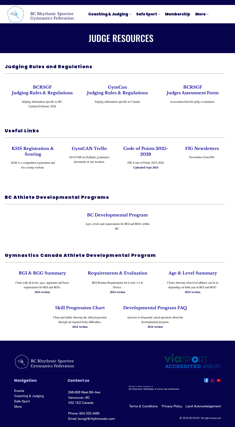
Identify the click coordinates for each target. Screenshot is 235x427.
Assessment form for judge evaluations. (192, 101)
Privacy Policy (172, 406)
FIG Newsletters (202, 148)
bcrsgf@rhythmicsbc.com (96, 419)
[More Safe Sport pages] (159, 14)
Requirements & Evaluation (117, 273)
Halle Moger (148, 389)
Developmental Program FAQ (155, 307)
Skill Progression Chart (80, 307)
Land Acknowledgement (203, 406)
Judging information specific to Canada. (117, 101)
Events (19, 391)
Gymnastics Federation (52, 18)
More (18, 406)
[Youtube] (218, 380)
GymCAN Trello (89, 148)
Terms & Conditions (143, 406)
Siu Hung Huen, (136, 389)
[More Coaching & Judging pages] (130, 14)
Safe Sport (22, 401)
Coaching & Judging (29, 396)
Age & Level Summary (193, 273)
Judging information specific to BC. (42, 101)
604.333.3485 (89, 413)
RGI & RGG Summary (42, 273)
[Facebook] (206, 380)
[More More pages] (208, 14)
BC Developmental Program (117, 215)
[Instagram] (212, 380)
